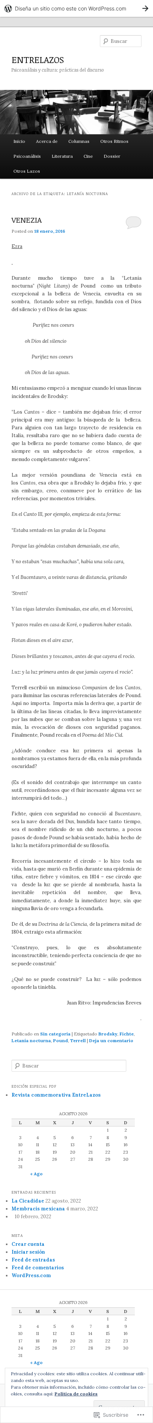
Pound (60, 1040)
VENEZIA (27, 219)
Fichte (127, 1034)
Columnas (78, 141)
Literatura (62, 156)
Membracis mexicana (38, 1209)
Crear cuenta (28, 1244)
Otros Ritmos (114, 141)
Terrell (78, 1040)
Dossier (112, 156)
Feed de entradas (33, 1260)
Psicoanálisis (27, 156)
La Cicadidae (28, 1201)
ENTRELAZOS (38, 59)
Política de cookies (76, 1394)
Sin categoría (55, 1034)
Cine (88, 156)
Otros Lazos (26, 171)
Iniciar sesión (28, 1252)
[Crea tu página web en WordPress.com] (76, 8)
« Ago (36, 1173)
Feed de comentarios (38, 1267)
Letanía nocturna (31, 1040)
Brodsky (107, 1034)
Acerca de (47, 141)
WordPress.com (31, 1275)
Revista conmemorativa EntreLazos (56, 1095)
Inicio (19, 141)
